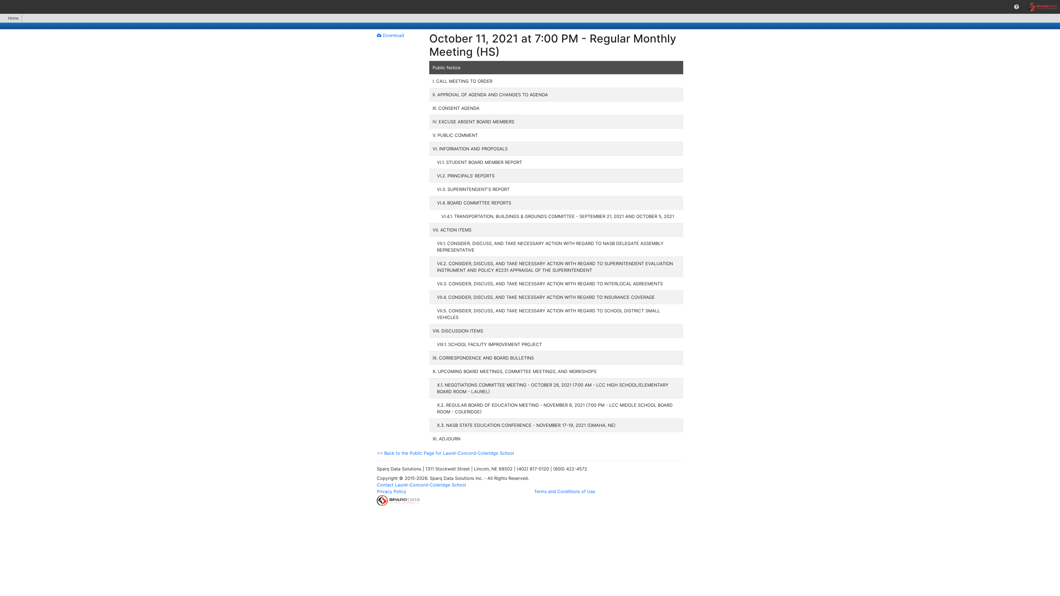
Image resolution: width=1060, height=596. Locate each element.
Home (13, 18)
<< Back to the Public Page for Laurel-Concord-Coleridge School (445, 453)
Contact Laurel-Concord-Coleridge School (421, 485)
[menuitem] (1016, 7)
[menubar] (530, 7)
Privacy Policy (391, 491)
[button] (1016, 7)
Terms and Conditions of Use (564, 491)
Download (392, 35)
